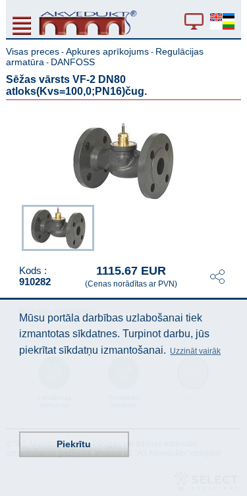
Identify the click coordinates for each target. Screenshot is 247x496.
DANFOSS (73, 62)
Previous (15, 226)
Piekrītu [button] (74, 444)
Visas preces (32, 51)
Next (231, 226)
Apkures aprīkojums (107, 51)
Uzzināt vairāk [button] (195, 351)
